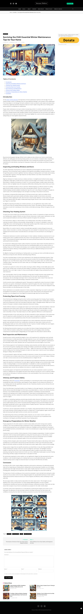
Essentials (5, 33)
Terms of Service (58, 9)
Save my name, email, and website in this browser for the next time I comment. (22, 573)
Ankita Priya (6, 42)
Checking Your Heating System (13, 85)
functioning (16, 380)
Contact (34, 9)
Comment (6, 554)
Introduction (9, 82)
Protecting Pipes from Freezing (13, 87)
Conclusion (8, 93)
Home (19, 9)
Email (22, 569)
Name (5, 569)
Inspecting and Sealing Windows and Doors (16, 83)
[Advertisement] (41, 22)
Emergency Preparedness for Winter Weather (16, 92)
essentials (9, 533)
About (29, 9)
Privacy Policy (49, 9)
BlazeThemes (48, 609)
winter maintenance (27, 533)
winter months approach (12, 99)
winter (21, 533)
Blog (24, 9)
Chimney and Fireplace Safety (13, 90)
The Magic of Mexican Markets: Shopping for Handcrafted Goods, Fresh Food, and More (18, 595)
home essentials (15, 533)
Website (40, 569)
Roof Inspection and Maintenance (13, 88)
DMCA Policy (41, 9)
